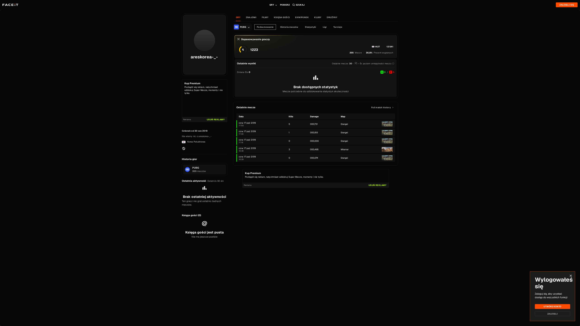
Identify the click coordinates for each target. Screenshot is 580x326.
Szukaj (300, 4)
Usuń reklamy (216, 119)
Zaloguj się (566, 4)
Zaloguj (552, 313)
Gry (271, 4)
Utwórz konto (552, 306)
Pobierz (285, 4)
